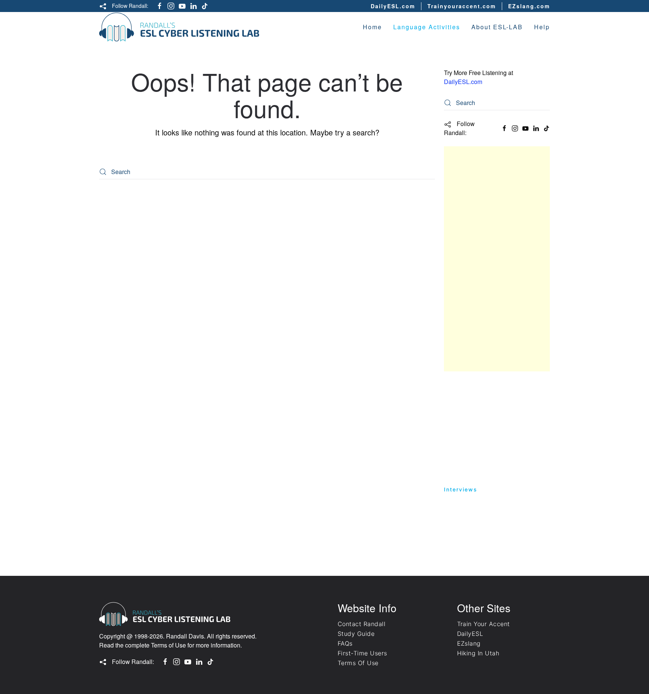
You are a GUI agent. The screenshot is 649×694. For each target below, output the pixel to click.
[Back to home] (179, 27)
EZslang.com (529, 6)
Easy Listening (467, 431)
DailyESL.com (393, 6)
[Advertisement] (497, 258)
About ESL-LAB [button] (497, 27)
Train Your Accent (483, 624)
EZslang (469, 643)
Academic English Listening (487, 402)
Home (372, 27)
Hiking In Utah (478, 653)
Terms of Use (168, 645)
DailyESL (470, 633)
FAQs (345, 643)
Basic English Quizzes (479, 416)
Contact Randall (361, 624)
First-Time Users (362, 653)
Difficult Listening (472, 460)
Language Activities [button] (426, 27)
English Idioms (467, 503)
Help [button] (542, 27)
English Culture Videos (480, 518)
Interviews (460, 489)
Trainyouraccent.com (461, 6)
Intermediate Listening (480, 445)
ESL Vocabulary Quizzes (482, 533)
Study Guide (463, 387)
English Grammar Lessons (484, 475)
